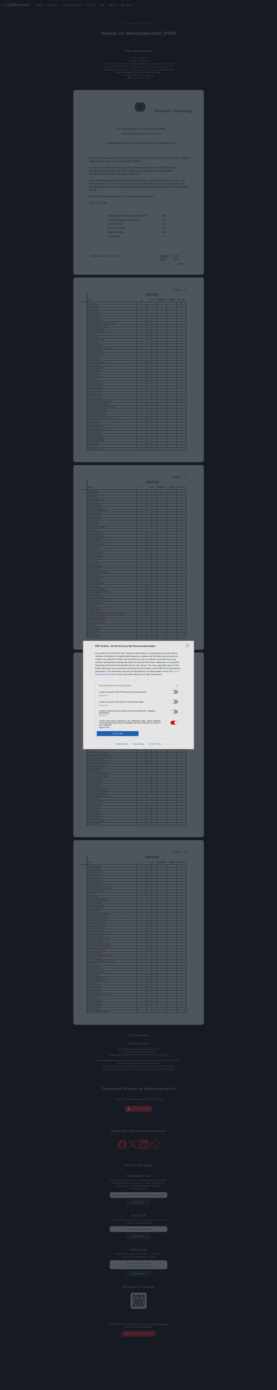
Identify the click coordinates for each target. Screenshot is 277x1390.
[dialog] (138, 695)
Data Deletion (122, 744)
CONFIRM (117, 734)
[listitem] (138, 685)
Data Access (138, 744)
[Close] (188, 646)
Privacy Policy (155, 744)
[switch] (174, 692)
